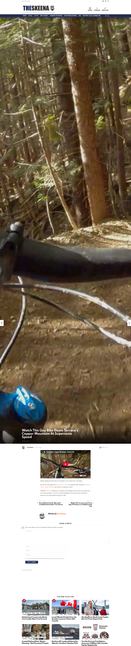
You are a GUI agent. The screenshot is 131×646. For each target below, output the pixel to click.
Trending (24, 600)
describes (48, 490)
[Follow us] (106, 15)
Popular (97, 10)
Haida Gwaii (28, 613)
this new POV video (61, 484)
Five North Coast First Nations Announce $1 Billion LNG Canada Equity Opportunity (94, 643)
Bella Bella (27, 637)
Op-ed (36, 15)
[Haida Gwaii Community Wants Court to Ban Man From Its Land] (35, 607)
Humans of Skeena (56, 15)
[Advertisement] (65, 581)
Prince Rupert (55, 638)
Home (24, 15)
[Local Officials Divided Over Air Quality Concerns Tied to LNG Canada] (65, 607)
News (37, 613)
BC (23, 613)
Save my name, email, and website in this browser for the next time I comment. (45, 558)
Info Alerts (44, 15)
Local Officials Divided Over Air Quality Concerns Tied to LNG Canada (64, 619)
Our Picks (105, 10)
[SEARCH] (108, 15)
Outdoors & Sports (70, 15)
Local (30, 15)
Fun (80, 15)
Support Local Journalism (91, 15)
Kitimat (56, 614)
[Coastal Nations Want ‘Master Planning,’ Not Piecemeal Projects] (35, 632)
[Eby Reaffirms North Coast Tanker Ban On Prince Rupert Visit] (95, 607)
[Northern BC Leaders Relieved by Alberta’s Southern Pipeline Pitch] (65, 632)
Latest (90, 10)
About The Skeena (26, 1)
